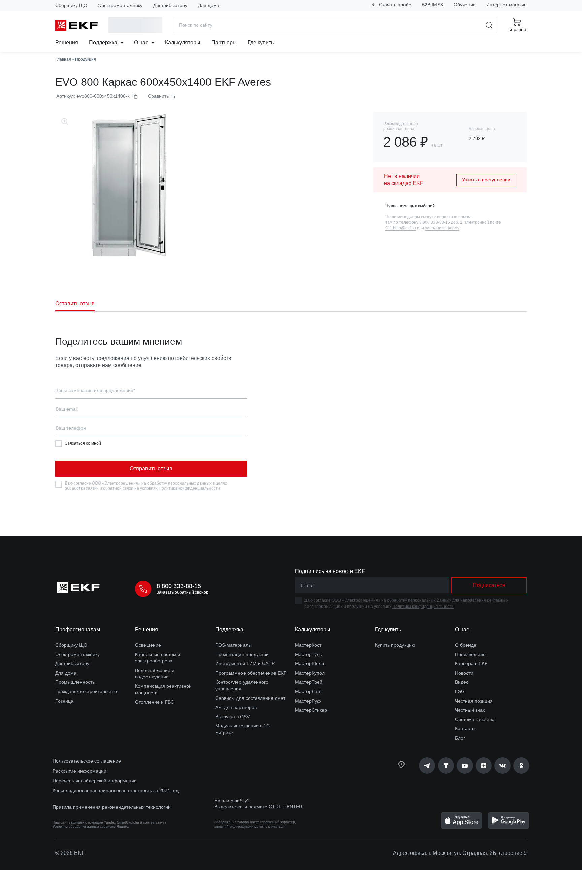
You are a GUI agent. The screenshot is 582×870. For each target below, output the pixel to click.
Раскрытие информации (79, 771)
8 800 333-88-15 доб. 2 (440, 222)
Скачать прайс (394, 4)
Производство (470, 654)
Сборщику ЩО (71, 5)
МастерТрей (308, 682)
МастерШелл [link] (309, 663)
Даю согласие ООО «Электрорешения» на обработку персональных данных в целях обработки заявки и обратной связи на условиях (146, 486)
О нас (142, 42)
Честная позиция (474, 701)
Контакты (465, 728)
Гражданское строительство (86, 691)
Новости (464, 673)
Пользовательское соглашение (87, 761)
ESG (460, 691)
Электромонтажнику (120, 5)
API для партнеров (236, 707)
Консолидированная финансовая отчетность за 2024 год (116, 790)
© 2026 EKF (70, 853)
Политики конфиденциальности (189, 488)
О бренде (465, 645)
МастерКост (308, 645)
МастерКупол (310, 673)
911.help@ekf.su (400, 228)
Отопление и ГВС (154, 702)
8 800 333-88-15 (179, 586)
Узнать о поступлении (486, 179)
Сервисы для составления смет (250, 698)
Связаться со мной (83, 443)
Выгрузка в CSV (232, 716)
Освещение (148, 645)
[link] (427, 765)
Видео (462, 682)
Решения (66, 42)
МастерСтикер (311, 710)
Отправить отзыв (151, 468)
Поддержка (104, 42)
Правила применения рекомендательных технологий (112, 807)
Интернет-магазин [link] (506, 4)
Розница (64, 701)
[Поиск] (489, 25)
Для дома (208, 5)
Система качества (475, 719)
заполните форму (442, 228)
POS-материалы (233, 645)
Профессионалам (77, 629)
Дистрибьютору (170, 5)
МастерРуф (308, 701)
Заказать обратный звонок (182, 592)
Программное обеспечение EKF (251, 673)
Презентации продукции (242, 654)
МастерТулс (308, 654)
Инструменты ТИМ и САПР (245, 663)
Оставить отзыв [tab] (75, 303)
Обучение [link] (465, 4)
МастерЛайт (308, 691)
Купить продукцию (395, 645)
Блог (460, 738)
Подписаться (489, 585)
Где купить (261, 42)
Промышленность (75, 682)
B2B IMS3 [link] (432, 4)
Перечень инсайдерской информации (95, 780)
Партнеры (224, 42)
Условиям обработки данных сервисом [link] (84, 826)
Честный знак (470, 710)
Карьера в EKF (471, 663)
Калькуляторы (182, 42)
